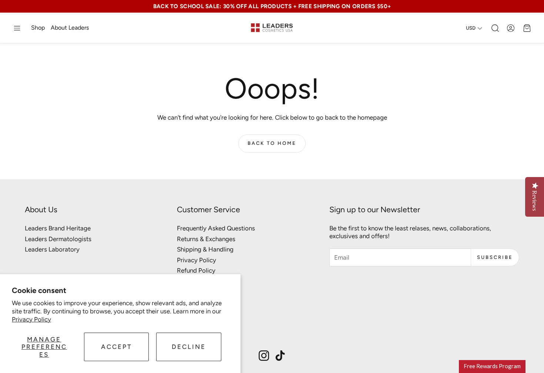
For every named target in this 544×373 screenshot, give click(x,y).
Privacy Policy (31, 319)
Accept (116, 346)
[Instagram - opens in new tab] (264, 355)
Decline (189, 346)
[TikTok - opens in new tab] (280, 355)
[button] (17, 28)
